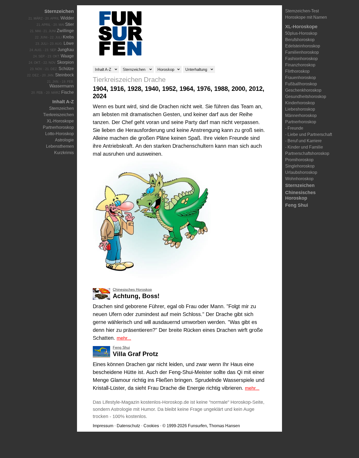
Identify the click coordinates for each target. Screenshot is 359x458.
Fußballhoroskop (301, 84)
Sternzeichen (59, 11)
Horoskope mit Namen (306, 17)
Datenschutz (128, 425)
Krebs (68, 37)
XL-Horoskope (60, 121)
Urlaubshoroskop (301, 172)
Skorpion (65, 62)
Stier (69, 24)
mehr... (124, 338)
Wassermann (61, 86)
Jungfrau (66, 49)
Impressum (103, 425)
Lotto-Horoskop (59, 133)
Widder (67, 18)
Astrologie (64, 140)
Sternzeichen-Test (302, 11)
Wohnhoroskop (299, 178)
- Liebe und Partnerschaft (308, 134)
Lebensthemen (60, 146)
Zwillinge (65, 30)
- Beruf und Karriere (303, 141)
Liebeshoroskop (300, 109)
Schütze (66, 68)
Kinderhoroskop (300, 103)
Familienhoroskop (302, 52)
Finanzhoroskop (300, 65)
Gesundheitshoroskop (305, 96)
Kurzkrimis (64, 152)
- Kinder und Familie (304, 147)
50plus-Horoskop (301, 33)
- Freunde (294, 128)
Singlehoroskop (300, 166)
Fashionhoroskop (301, 58)
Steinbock (64, 75)
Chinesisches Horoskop (300, 195)
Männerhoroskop (301, 115)
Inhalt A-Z (63, 101)
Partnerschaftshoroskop (307, 153)
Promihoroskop (299, 159)
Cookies (151, 425)
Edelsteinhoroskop (302, 46)
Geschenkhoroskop (303, 90)
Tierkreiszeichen (58, 114)
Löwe (69, 43)
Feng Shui (296, 205)
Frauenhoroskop (300, 77)
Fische (67, 92)
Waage (67, 56)
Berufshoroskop (300, 39)
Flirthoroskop (297, 71)
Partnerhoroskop (58, 127)
